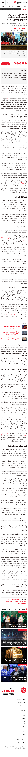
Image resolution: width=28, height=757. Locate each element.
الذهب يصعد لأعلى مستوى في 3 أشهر (15, 661)
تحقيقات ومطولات (21, 740)
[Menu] (2, 2)
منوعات (23, 731)
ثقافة (2, 6)
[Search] (8, 2)
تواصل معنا (22, 708)
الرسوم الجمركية (15, 599)
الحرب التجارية (23, 601)
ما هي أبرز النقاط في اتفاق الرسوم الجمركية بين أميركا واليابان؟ (11, 333)
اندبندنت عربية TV (21, 742)
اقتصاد (8, 6)
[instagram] (9, 691)
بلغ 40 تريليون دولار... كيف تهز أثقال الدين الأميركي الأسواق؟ (14, 643)
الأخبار (24, 6)
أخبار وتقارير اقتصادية (10, 609)
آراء (13, 6)
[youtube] (8, 691)
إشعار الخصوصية (21, 702)
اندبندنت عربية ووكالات (18, 29)
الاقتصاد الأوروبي (22, 603)
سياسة (18, 6)
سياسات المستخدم (21, 699)
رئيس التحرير (22, 705)
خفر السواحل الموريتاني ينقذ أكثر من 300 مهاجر (16, 9)
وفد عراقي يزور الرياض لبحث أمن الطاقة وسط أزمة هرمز (15, 625)
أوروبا (22, 183)
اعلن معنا (23, 710)
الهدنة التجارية (9, 601)
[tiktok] (4, 691)
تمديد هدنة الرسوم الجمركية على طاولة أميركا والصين (12, 327)
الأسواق (16, 601)
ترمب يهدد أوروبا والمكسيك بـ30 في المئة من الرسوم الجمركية (11, 339)
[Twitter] (11, 691)
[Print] (15, 63)
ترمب (8, 98)
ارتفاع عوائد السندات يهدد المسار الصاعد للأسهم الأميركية (15, 678)
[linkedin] (6, 691)
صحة (24, 737)
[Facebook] (13, 691)
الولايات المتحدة (10, 315)
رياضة (24, 734)
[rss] (2, 691)
